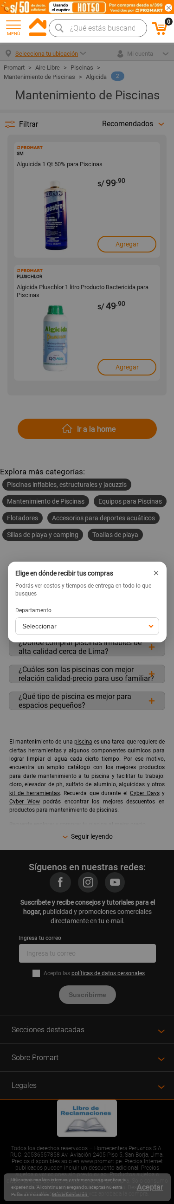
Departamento (33, 610)
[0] (159, 33)
